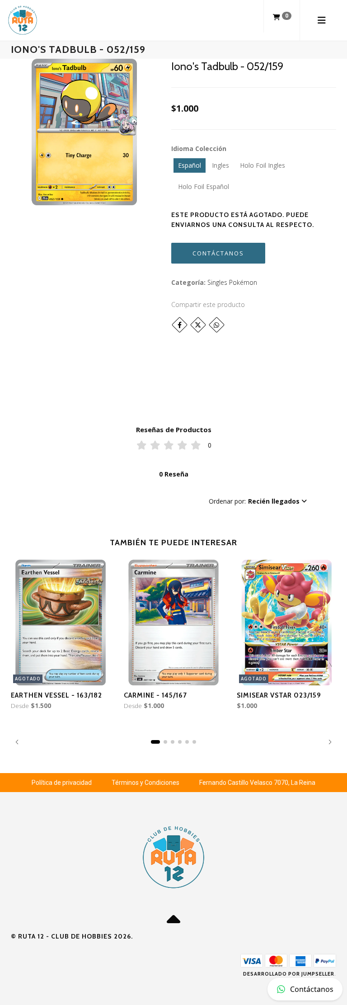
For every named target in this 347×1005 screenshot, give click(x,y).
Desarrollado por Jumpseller (288, 974)
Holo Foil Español (203, 186)
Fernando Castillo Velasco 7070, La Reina (257, 782)
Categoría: (188, 282)
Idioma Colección (198, 148)
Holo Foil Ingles (262, 165)
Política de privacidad (62, 782)
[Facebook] (179, 324)
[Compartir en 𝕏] (198, 324)
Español (189, 165)
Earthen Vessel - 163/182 (56, 695)
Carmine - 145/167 (155, 695)
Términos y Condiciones (145, 782)
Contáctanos (218, 253)
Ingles (220, 165)
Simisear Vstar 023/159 (279, 695)
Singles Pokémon (232, 282)
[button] (258, 501)
